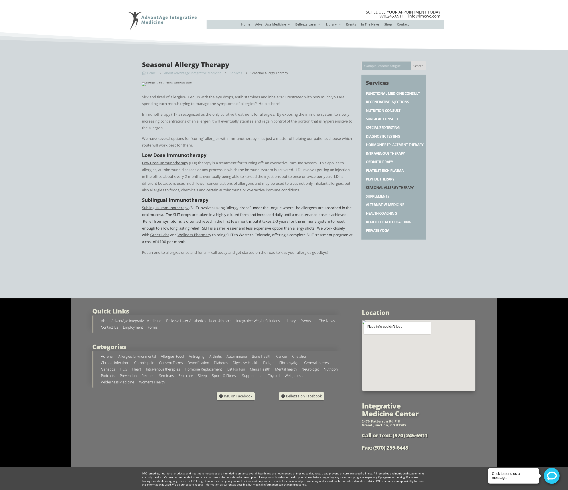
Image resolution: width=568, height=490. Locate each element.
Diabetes (221, 363)
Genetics (108, 370)
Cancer (281, 357)
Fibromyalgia (289, 363)
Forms (153, 328)
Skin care (186, 376)
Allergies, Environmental (137, 357)
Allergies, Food (172, 357)
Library (331, 24)
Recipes (148, 376)
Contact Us (109, 328)
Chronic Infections (115, 363)
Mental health (286, 370)
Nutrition (331, 370)
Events (351, 24)
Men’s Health (260, 370)
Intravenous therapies (163, 370)
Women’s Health (152, 383)
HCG (123, 370)
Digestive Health (245, 363)
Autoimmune (237, 357)
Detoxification (198, 363)
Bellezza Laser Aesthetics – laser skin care (198, 321)
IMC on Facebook (238, 396)
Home (245, 24)
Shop (388, 24)
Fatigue (268, 363)
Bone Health (261, 357)
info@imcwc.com (424, 16)
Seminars (166, 376)
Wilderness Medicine (117, 383)
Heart (136, 370)
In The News (370, 24)
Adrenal (107, 357)
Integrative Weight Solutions (258, 321)
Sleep (202, 376)
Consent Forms (171, 363)
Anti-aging (196, 357)
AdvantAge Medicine (270, 24)
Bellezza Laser (306, 24)
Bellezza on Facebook (304, 396)
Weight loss (293, 376)
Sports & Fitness (224, 376)
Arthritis (215, 357)
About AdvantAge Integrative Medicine (131, 321)
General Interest (317, 363)
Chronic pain (144, 363)
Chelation (299, 357)
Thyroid (274, 376)
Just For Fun (236, 370)
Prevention (128, 376)
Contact (403, 24)
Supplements (252, 376)
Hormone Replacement (203, 370)
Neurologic (310, 370)
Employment (133, 328)
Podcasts (108, 376)
